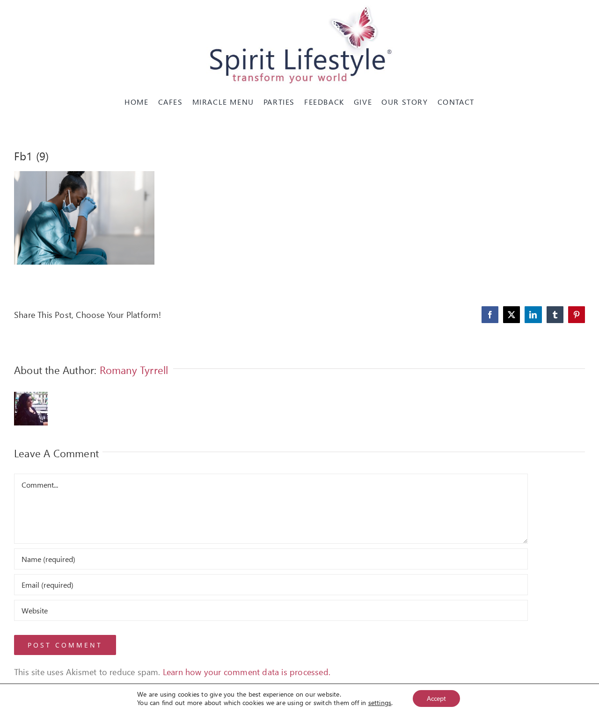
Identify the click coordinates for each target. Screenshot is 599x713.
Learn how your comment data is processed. (246, 671)
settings (380, 703)
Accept (436, 698)
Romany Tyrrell (134, 370)
